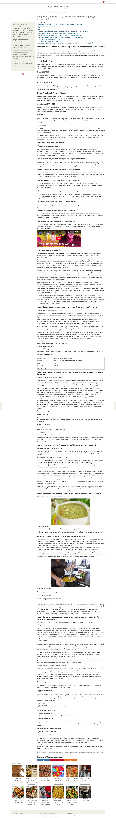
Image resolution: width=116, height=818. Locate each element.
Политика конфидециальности (45, 815)
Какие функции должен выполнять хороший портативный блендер (58, 30)
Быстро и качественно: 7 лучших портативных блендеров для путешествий (61, 24)
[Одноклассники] (70, 760)
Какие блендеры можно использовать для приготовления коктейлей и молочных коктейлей (66, 43)
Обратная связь (70, 813)
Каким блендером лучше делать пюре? (52, 41)
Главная (50, 12)
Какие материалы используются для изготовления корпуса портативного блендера (63, 32)
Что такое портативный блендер (48, 28)
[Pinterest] (57, 760)
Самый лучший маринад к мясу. (22, 61)
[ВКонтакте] (43, 760)
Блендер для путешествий (77, 752)
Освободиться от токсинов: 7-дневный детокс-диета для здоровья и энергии (23, 56)
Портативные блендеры (46, 752)
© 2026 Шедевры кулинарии (17, 813)
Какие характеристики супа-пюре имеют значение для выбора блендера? (62, 37)
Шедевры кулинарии (58, 6)
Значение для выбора (87, 752)
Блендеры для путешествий (56, 752)
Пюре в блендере (96, 752)
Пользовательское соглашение (50, 813)
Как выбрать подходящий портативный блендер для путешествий (58, 33)
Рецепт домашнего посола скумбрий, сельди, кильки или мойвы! (21, 40)
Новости (57, 12)
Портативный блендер (67, 752)
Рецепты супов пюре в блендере (50, 39)
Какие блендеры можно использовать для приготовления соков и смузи (60, 35)
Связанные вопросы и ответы (48, 26)
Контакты (41, 813)
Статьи (64, 12)
